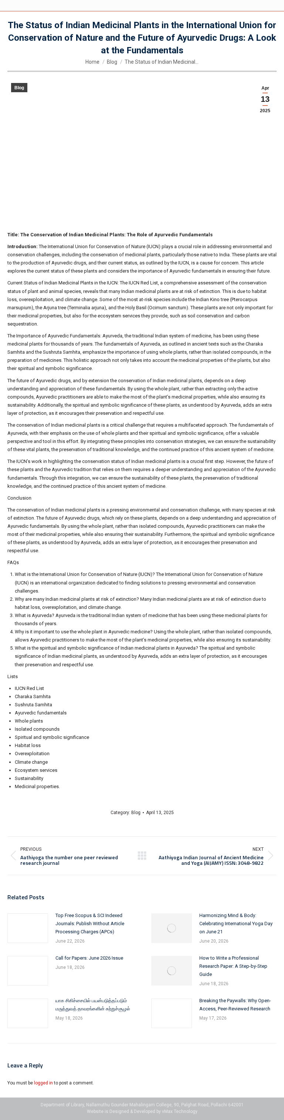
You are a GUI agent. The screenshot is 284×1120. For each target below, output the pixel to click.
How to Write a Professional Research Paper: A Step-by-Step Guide (233, 966)
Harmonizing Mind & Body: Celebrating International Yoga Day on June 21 (236, 923)
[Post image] (27, 928)
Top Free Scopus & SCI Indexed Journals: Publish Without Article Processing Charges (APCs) (89, 923)
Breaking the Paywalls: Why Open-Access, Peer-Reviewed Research (235, 1004)
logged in (43, 1083)
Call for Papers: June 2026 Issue (89, 958)
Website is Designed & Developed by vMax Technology (142, 1111)
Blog (19, 87)
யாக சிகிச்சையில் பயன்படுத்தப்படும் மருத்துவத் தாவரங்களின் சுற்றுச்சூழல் (92, 1004)
